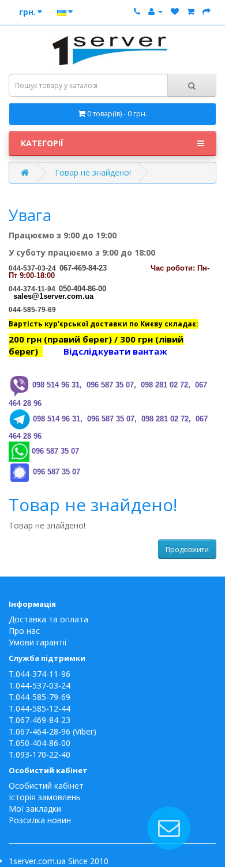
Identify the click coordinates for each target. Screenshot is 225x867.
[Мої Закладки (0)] (175, 11)
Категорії (42, 143)
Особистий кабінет (46, 785)
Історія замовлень (45, 797)
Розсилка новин (40, 820)
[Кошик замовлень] (190, 11)
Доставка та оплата (48, 619)
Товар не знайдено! (92, 172)
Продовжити (187, 549)
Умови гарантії (38, 642)
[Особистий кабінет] (155, 11)
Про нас (24, 630)
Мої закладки (35, 808)
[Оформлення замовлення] (206, 11)
